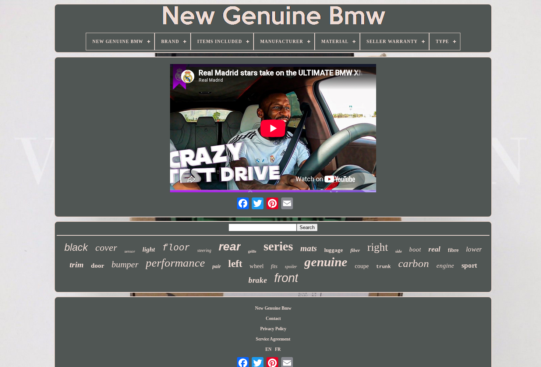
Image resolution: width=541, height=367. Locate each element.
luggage (333, 250)
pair (216, 266)
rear (230, 246)
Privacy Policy (273, 328)
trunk (383, 267)
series (278, 246)
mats (308, 248)
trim (77, 264)
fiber (355, 250)
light (148, 249)
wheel (257, 266)
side (398, 251)
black (76, 247)
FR (278, 349)
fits (274, 266)
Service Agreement (273, 339)
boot (415, 249)
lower (474, 249)
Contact (273, 318)
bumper (125, 264)
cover (106, 247)
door (97, 265)
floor (176, 248)
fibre (453, 250)
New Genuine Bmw (273, 308)
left (235, 263)
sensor (129, 251)
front (286, 278)
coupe (362, 266)
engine (445, 265)
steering (204, 250)
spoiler (291, 266)
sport (469, 265)
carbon (413, 263)
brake (257, 280)
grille (252, 251)
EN (268, 349)
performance (175, 262)
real (434, 249)
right (377, 247)
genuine (325, 262)
